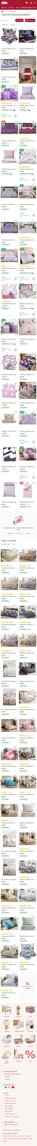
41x (11, 764)
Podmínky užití (10, 1114)
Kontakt (7, 1076)
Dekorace (11, 7)
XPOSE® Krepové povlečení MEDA (13, 964)
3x (29, 266)
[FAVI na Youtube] (13, 1087)
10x (11, 103)
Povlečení (12, 11)
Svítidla (6, 1031)
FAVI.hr (28, 1136)
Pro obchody (9, 1108)
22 (16, 634)
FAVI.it (5, 1138)
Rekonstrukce (19, 1031)
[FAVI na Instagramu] (9, 1087)
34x (29, 565)
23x (29, 905)
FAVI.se (10, 1138)
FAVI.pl (11, 1136)
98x (11, 594)
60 (16, 577)
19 (34, 634)
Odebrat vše (11, 533)
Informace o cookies (11, 1116)
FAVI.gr (30, 1138)
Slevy (30, 1061)
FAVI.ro (16, 1136)
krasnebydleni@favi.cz (14, 1074)
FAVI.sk (5, 1136)
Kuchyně (30, 1031)
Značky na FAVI (10, 1101)
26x (29, 622)
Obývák (18, 1046)
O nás (7, 1095)
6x (10, 962)
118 (34, 605)
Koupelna (7, 1046)
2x (29, 103)
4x (29, 167)
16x (29, 594)
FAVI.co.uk (17, 1138)
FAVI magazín (9, 1106)
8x (29, 877)
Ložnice (30, 1046)
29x (29, 650)
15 (34, 917)
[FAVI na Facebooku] (6, 1087)
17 (16, 605)
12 (16, 662)
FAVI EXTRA (8, 1111)
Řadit (20, 20)
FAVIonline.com (8, 1130)
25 (16, 29)
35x (11, 622)
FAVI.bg (24, 1138)
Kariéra (7, 1079)
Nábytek (4, 7)
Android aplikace (12, 1124)
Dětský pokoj (6, 1062)
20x (11, 990)
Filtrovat (31, 20)
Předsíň (18, 1061)
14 (34, 249)
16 (34, 577)
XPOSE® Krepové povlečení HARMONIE (15, 653)
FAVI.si (5, 1141)
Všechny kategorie (26, 7)
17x (11, 650)
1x (28, 237)
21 (16, 549)
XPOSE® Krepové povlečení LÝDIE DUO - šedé (17, 993)
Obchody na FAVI (10, 1098)
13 (34, 945)
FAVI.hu (22, 1136)
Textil (17, 7)
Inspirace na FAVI (10, 1103)
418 (34, 889)
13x (11, 934)
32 (34, 804)
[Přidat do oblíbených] (33, 86)
